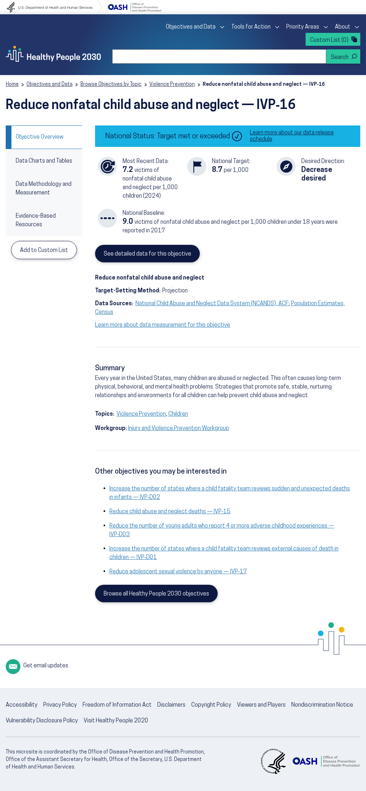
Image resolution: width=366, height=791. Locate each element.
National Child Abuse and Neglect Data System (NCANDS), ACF (211, 304)
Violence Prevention (172, 84)
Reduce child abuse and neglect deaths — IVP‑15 (170, 512)
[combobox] (219, 56)
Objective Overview (39, 137)
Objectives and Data (191, 27)
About (342, 27)
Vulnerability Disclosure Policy (42, 721)
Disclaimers (171, 705)
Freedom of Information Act (117, 705)
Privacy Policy (60, 705)
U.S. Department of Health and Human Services (54, 7)
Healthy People (53, 54)
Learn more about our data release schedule (292, 136)
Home (12, 84)
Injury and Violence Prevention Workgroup (178, 428)
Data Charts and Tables (44, 161)
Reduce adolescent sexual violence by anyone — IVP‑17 (178, 572)
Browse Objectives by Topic (111, 84)
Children (178, 414)
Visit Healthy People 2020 (116, 721)
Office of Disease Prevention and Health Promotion (134, 7)
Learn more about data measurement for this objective (162, 325)
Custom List (329, 40)
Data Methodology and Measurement (43, 189)
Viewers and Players (261, 705)
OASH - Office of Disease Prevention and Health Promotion (326, 761)
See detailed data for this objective (147, 254)
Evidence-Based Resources (36, 220)
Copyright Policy (211, 705)
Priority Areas (302, 27)
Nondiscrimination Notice (322, 705)
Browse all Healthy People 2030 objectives (156, 594)
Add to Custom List (44, 250)
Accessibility (22, 705)
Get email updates (45, 666)
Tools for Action (251, 27)
